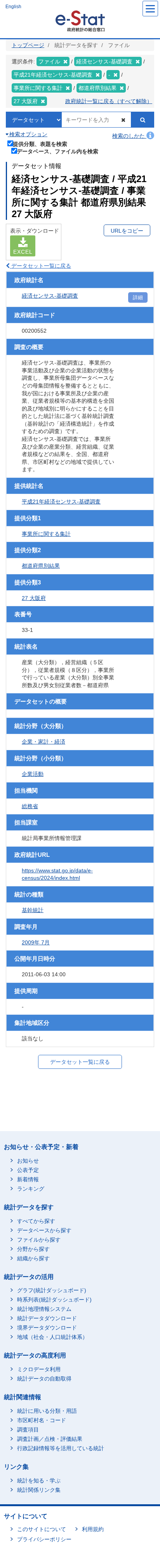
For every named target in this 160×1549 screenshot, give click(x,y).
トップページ (28, 45)
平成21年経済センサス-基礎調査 (61, 501)
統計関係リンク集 (39, 1490)
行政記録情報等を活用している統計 (60, 1448)
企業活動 (32, 774)
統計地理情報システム (44, 1309)
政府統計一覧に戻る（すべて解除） (108, 101)
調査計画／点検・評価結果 (49, 1439)
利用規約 (93, 1529)
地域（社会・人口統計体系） (52, 1337)
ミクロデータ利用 (39, 1369)
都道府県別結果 (41, 566)
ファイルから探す (39, 1239)
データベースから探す (44, 1230)
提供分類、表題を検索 (40, 144)
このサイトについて (41, 1529)
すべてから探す (36, 1221)
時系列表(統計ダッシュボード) (54, 1299)
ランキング (30, 1188)
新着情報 (28, 1179)
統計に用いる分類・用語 (47, 1411)
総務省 (30, 806)
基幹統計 (32, 910)
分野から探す (33, 1249)
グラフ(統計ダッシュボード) (51, 1290)
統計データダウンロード (47, 1318)
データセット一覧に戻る (40, 265)
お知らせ (28, 1160)
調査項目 (28, 1429)
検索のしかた (129, 136)
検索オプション (27, 134)
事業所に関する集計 (46, 534)
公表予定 (28, 1170)
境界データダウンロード (47, 1327)
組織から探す (33, 1258)
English (13, 6)
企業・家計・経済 (43, 742)
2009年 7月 (36, 942)
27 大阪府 (34, 598)
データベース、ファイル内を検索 (57, 151)
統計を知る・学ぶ (39, 1480)
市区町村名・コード (41, 1420)
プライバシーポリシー (44, 1539)
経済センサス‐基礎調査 (50, 296)
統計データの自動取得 (44, 1378)
